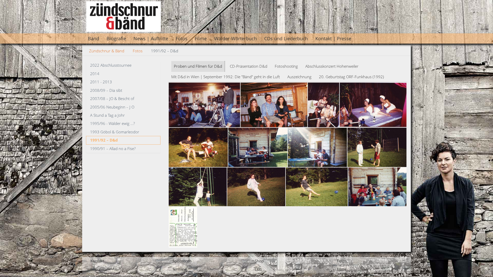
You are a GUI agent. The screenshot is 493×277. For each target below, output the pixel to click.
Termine (180, 269)
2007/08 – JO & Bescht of (112, 98)
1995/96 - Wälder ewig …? (112, 123)
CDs (258, 269)
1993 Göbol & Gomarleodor (114, 131)
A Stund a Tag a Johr (107, 115)
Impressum (100, 269)
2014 (94, 73)
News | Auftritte (151, 38)
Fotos (181, 38)
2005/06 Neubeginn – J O (112, 107)
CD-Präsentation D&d (248, 66)
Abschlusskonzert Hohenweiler (331, 66)
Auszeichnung (299, 76)
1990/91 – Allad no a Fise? (113, 148)
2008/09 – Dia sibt (106, 90)
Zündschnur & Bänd (106, 50)
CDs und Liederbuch (286, 38)
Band (93, 38)
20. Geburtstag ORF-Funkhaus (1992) (351, 76)
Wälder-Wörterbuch (235, 38)
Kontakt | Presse (333, 38)
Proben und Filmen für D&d (198, 66)
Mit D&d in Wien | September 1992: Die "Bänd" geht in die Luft (225, 76)
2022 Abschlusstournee (110, 65)
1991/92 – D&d (104, 140)
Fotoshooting (286, 66)
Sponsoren (182, 260)
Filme (201, 38)
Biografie (116, 38)
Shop (259, 260)
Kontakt (97, 260)
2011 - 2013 (101, 81)
